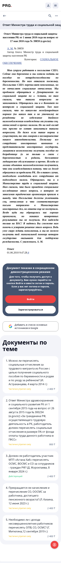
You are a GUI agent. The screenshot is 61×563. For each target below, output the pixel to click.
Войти (30, 299)
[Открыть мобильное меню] (55, 5)
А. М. (10, 48)
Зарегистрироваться (30, 309)
